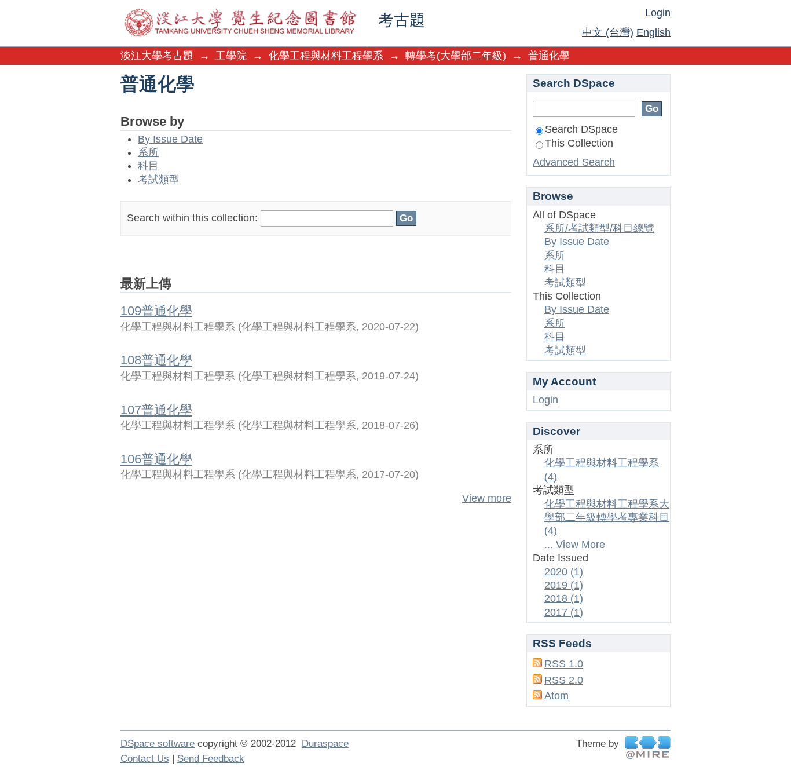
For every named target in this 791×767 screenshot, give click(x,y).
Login (658, 13)
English (653, 32)
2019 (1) (563, 585)
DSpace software (157, 743)
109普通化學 (156, 311)
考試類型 (159, 179)
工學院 (231, 55)
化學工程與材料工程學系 (326, 55)
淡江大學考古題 (156, 55)
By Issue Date (170, 139)
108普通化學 (156, 360)
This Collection (579, 143)
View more (486, 498)
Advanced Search (574, 162)
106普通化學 (156, 459)
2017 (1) (563, 612)
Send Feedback (210, 758)
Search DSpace (581, 129)
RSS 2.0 (563, 680)
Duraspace (325, 743)
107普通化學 (156, 410)
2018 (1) (563, 598)
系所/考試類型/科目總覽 (599, 228)
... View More (574, 544)
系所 (148, 152)
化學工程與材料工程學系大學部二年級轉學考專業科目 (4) (606, 517)
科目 (148, 165)
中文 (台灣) (607, 32)
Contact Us (144, 758)
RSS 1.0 (563, 664)
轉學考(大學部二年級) (455, 55)
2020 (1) (563, 572)
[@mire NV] (648, 747)
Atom (556, 696)
